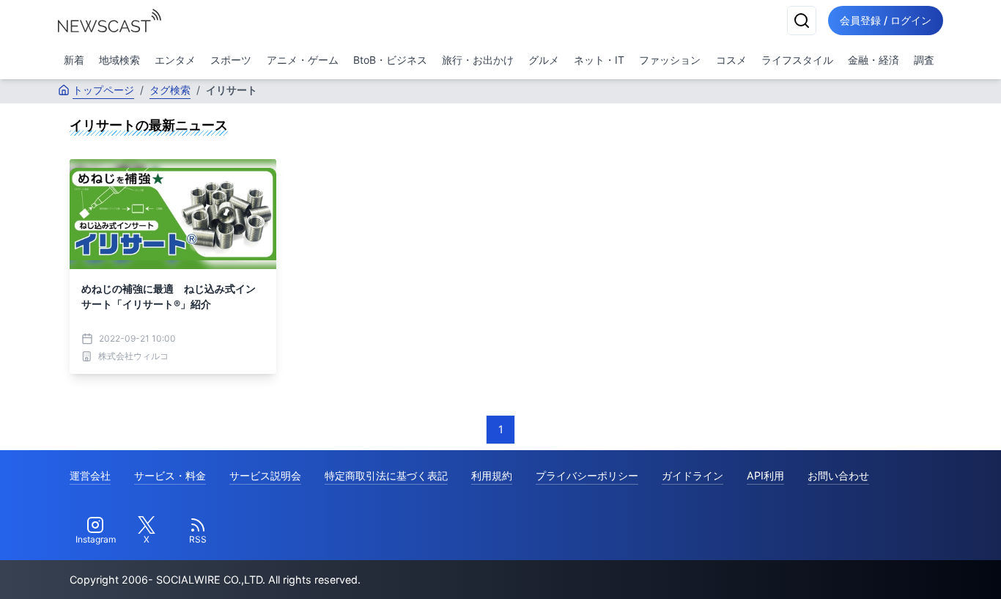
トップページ (103, 90)
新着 (74, 60)
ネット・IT (599, 60)
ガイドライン (692, 475)
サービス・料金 (170, 475)
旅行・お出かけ (478, 60)
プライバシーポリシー (587, 475)
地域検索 (119, 60)
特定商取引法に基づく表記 (386, 475)
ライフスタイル (797, 60)
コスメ (731, 60)
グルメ (543, 60)
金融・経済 (873, 60)
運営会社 (90, 475)
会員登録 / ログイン (885, 20)
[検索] (801, 20)
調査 (924, 60)
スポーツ (230, 60)
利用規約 (491, 475)
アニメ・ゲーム (303, 60)
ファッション (670, 60)
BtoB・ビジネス (390, 60)
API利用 (765, 475)
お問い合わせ (838, 475)
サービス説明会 (265, 475)
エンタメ (175, 60)
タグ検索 (170, 90)
